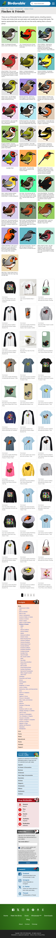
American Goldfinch (42, 71)
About (21, 924)
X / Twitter (26, 886)
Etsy (24, 809)
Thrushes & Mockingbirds (25, 714)
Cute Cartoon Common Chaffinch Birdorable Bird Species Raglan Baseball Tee (9, 352)
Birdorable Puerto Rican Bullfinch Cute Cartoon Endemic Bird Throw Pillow (9, 404)
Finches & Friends (28, 9)
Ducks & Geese (23, 620)
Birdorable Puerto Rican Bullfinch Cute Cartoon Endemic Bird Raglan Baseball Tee (45, 456)
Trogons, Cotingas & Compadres (27, 719)
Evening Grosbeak (42, 143)
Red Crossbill (23, 220)
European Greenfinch (24, 143)
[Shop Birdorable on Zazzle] (33, 910)
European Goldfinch (5, 143)
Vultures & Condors (24, 721)
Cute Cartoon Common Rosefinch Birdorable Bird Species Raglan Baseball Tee (9, 586)
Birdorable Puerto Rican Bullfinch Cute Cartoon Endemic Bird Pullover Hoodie (27, 482)
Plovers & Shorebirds (24, 698)
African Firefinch (5, 71)
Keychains (21, 778)
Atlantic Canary (4, 96)
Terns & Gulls (22, 712)
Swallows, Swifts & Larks (25, 709)
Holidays (20, 744)
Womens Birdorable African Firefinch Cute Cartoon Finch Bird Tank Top (9, 482)
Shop (7, 9)
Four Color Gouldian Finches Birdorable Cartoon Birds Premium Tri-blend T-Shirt (45, 378)
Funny (20, 734)
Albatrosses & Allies (24, 608)
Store (26, 915)
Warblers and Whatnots (25, 725)
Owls (20, 691)
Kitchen (20, 780)
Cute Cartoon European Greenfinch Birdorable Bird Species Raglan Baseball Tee (9, 560)
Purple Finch (4, 220)
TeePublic (26, 819)
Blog (28, 919)
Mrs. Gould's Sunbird (42, 168)
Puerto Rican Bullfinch (42, 193)
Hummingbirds (22, 682)
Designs (12, 9)
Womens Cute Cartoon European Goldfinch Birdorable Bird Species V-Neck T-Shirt (27, 508)
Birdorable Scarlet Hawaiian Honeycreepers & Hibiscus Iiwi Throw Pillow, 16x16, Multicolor (45, 586)
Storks (20, 707)
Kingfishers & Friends (24, 685)
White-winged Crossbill (43, 245)
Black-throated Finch (24, 96)
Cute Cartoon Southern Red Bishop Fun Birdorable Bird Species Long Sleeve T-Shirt (27, 560)
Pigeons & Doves (23, 696)
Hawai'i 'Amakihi (23, 168)
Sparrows (21, 703)
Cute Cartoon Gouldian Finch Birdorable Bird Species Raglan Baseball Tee (27, 430)
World (20, 736)
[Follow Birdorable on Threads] (28, 910)
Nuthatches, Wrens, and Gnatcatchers (28, 689)
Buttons (20, 770)
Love (19, 731)
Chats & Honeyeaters (24, 615)
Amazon (6, 297)
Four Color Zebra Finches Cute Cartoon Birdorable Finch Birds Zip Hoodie (9, 508)
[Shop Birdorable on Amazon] (38, 910)
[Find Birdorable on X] (18, 910)
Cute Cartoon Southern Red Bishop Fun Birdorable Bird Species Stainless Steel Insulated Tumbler (27, 326)
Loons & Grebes (23, 687)
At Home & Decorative (24, 767)
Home (3, 9)
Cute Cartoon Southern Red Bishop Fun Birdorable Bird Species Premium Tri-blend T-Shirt (9, 456)
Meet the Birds (16, 915)
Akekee (21, 71)
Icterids (21, 683)
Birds (19, 606)
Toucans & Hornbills (24, 718)
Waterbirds (21, 727)
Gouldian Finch (9, 168)
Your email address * (23, 841)
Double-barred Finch (24, 121)
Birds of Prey (22, 613)
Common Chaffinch (42, 96)
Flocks (20, 742)
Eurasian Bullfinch (41, 121)
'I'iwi (21, 44)
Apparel (20, 765)
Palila (2, 193)
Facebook (26, 873)
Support (20, 747)
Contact (27, 924)
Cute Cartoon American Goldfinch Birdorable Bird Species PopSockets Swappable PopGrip (27, 586)
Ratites (21, 701)
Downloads (48, 915)
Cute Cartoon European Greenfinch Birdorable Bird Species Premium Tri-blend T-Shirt (27, 378)
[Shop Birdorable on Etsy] (43, 910)
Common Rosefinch (5, 121)
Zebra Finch (4, 272)
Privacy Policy (25, 859)
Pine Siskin (22, 193)
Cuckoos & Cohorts (24, 619)
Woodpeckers (22, 728)
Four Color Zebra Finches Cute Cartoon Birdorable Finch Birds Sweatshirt (8, 300)
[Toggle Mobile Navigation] (53, 4)
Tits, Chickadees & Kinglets (26, 716)
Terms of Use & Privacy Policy (37, 935)
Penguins (21, 694)
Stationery (21, 791)
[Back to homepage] (17, 3)
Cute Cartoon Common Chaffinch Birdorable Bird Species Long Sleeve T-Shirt (45, 482)
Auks (20, 610)
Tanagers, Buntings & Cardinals (26, 710)
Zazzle (23, 297)
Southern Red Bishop (6, 245)
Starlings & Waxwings (24, 705)
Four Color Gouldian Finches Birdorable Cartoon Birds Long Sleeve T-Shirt (8, 534)
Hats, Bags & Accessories (25, 775)
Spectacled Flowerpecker (25, 245)
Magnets (20, 783)
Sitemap (34, 924)
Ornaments (21, 786)
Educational (21, 739)
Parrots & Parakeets (24, 692)
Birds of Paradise (23, 611)
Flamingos (21, 676)
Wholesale (36, 915)
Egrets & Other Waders (25, 622)
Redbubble (26, 823)
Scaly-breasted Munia (42, 220)
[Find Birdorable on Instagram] (23, 910)
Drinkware (21, 772)
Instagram (26, 880)
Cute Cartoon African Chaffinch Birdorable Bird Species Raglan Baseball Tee (9, 326)
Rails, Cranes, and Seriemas (25, 700)
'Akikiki (2, 44)
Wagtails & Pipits (23, 723)
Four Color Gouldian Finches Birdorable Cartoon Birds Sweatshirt (44, 508)
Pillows (20, 788)
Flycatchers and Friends (25, 678)
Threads (25, 893)
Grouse (21, 680)
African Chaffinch (41, 44)
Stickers (20, 794)
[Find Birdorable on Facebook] (13, 910)
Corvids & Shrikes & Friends (26, 617)
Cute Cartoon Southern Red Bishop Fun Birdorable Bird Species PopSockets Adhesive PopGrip (27, 534)
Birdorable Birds (19, 9)
